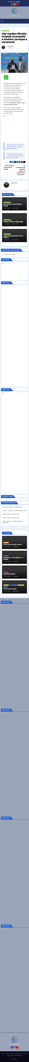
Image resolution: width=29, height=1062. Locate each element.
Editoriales (6, 542)
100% (6, 254)
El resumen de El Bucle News (12, 205)
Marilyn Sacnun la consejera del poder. (12, 521)
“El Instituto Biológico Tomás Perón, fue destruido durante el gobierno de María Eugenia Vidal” (14, 146)
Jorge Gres (10, 46)
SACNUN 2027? (6, 514)
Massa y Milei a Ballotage (13, 222)
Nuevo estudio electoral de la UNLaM (9, 167)
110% (9, 254)
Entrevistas (6, 555)
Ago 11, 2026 (7, 591)
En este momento (5, 30)
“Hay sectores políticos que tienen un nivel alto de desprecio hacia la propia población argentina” (14, 155)
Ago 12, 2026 (7, 561)
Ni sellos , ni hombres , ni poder (10, 510)
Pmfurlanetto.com (10, 1055)
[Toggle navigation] (14, 21)
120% (13, 254)
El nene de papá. (6, 517)
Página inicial (14, 1058)
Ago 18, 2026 (7, 546)
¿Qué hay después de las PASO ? (13, 236)
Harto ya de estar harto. (8, 507)
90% (3, 254)
